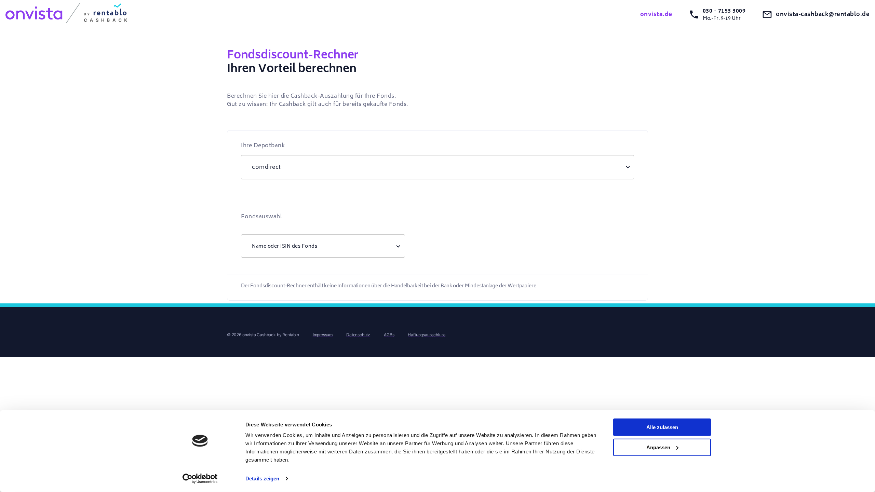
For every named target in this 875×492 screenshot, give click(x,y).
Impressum (323, 334)
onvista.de (656, 14)
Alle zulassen (662, 427)
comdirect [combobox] (266, 167)
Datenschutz (358, 334)
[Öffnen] (398, 246)
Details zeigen (262, 478)
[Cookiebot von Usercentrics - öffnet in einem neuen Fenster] (200, 479)
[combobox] (323, 246)
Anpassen (658, 447)
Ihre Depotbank (263, 145)
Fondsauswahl (261, 216)
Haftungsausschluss (426, 334)
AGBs (389, 334)
